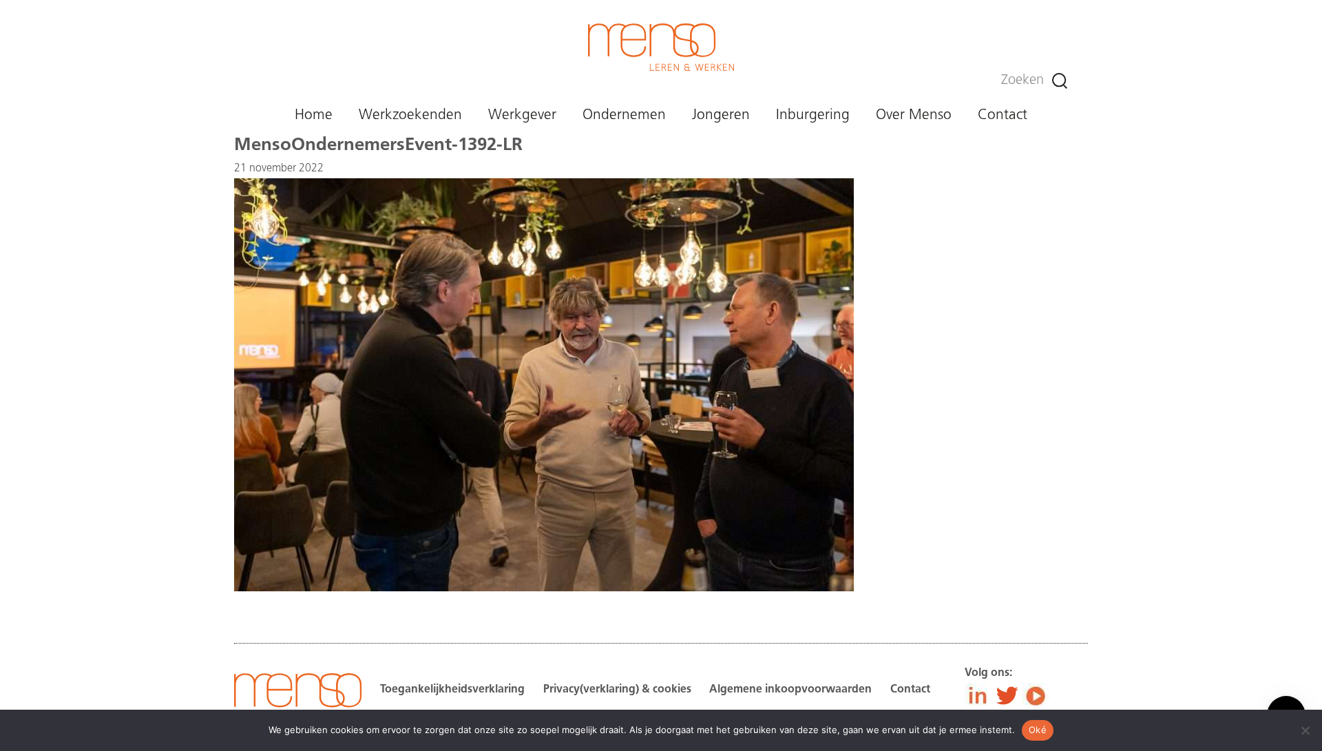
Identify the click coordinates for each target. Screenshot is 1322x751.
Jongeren (721, 115)
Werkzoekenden (410, 115)
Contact (1002, 115)
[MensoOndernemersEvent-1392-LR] (544, 588)
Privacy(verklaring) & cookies (617, 689)
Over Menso (914, 115)
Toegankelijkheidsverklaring (452, 689)
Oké (1038, 729)
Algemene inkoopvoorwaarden (790, 689)
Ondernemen (624, 115)
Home (314, 115)
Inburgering (813, 115)
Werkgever (522, 115)
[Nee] (1305, 730)
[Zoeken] (1059, 81)
